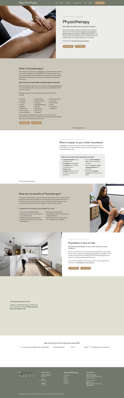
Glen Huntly (66, 380)
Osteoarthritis (53, 101)
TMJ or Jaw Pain (24, 110)
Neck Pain (22, 99)
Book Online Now (89, 385)
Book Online (100, 3)
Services (68, 3)
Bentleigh (66, 381)
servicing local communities (91, 253)
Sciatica (22, 104)
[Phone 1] (23, 376)
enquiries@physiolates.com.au (95, 383)
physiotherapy (40, 71)
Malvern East (66, 383)
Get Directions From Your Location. (80, 41)
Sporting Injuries (39, 99)
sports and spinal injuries (55, 86)
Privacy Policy (42, 393)
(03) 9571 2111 (80, 262)
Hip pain (52, 104)
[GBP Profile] (20, 376)
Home (56, 3)
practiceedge (60, 393)
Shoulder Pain (23, 108)
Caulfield (66, 378)
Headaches (38, 102)
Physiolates (64, 145)
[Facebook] (29, 376)
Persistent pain (38, 108)
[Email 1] (26, 376)
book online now (90, 262)
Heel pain (37, 106)
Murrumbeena (67, 375)
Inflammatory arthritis (55, 99)
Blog (85, 3)
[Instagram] (33, 376)
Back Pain (22, 101)
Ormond (65, 376)
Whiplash (22, 106)
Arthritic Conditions (40, 101)
